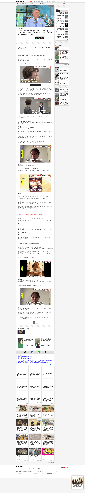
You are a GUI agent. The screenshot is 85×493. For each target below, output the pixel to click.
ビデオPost (30, 468)
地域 (58, 1)
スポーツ (36, 3)
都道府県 (43, 3)
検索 (68, 1)
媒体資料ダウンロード (31, 471)
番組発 (50, 1)
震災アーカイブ (35, 468)
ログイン (67, 3)
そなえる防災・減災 (36, 1)
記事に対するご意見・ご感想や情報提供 (22, 471)
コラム (40, 3)
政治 (17, 3)
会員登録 (64, 3)
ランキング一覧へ (64, 39)
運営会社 (43, 471)
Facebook (59, 467)
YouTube (64, 467)
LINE (39, 352)
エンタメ (32, 3)
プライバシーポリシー (49, 473)
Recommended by (48, 364)
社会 (20, 3)
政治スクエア (43, 1)
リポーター (65, 1)
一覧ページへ (50, 348)
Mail (66, 467)
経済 (23, 3)
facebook (32, 352)
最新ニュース (54, 1)
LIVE (61, 1)
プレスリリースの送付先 (38, 471)
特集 (47, 1)
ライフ (29, 3)
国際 (25, 3)
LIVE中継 (38, 468)
